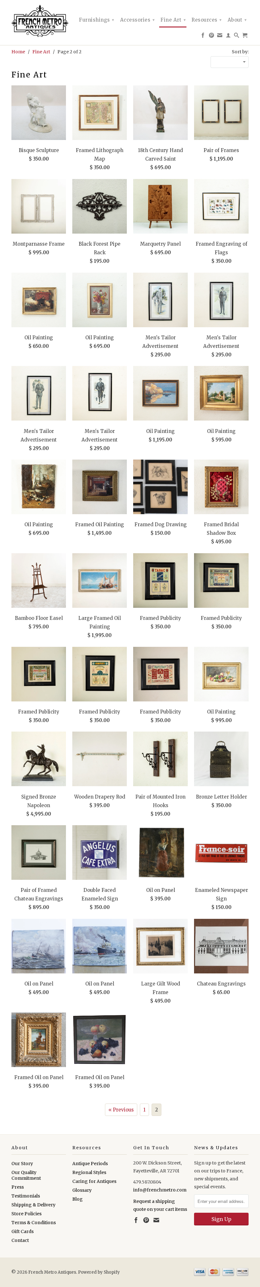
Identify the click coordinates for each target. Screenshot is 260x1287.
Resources (207, 20)
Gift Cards (22, 1231)
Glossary (82, 1190)
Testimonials (25, 1196)
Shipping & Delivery (33, 1205)
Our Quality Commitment (26, 1175)
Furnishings (96, 20)
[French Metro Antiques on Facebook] (203, 36)
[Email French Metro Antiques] (220, 36)
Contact (20, 1240)
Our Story (22, 1163)
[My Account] (228, 36)
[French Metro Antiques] (38, 21)
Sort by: (240, 52)
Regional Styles (89, 1172)
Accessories (137, 20)
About (237, 20)
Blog (77, 1199)
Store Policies (26, 1214)
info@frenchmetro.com (159, 1190)
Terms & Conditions (33, 1222)
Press (17, 1187)
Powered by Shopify (99, 1272)
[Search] (236, 36)
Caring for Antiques (94, 1181)
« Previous (121, 1110)
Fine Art (173, 20)
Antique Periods (90, 1163)
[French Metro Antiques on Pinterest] (211, 36)
